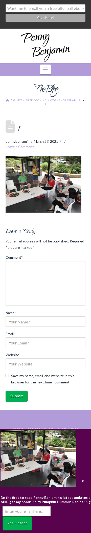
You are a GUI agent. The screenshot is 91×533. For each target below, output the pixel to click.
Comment (14, 257)
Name (11, 313)
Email (10, 334)
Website (12, 355)
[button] (45, 69)
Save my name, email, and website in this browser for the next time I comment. (42, 379)
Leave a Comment (20, 147)
